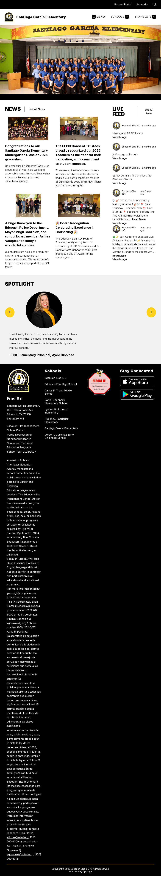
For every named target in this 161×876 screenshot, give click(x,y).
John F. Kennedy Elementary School (56, 401)
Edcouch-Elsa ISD (55, 377)
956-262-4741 (15, 418)
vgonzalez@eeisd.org (19, 854)
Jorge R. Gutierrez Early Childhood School (59, 436)
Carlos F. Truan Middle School (58, 392)
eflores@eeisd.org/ (18, 837)
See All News (37, 109)
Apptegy (87, 871)
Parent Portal (122, 4)
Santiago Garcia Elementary (61, 428)
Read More (139, 219)
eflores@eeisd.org (29, 605)
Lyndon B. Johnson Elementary (56, 411)
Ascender (142, 4)
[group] (44, 324)
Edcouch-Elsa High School (61, 384)
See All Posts (149, 111)
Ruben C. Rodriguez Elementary (57, 420)
